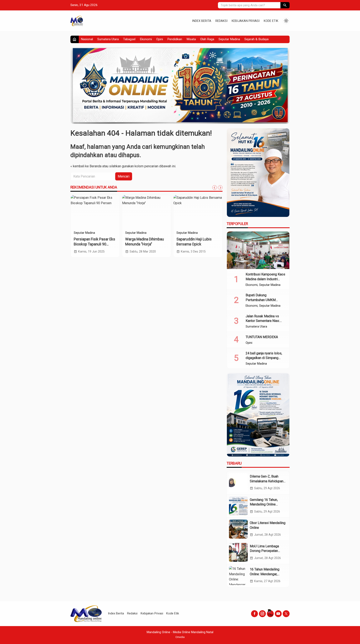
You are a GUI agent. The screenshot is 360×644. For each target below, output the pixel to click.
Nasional (87, 39)
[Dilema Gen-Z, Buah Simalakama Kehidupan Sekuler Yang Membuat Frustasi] (238, 482)
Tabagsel (129, 39)
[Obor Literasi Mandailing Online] (238, 529)
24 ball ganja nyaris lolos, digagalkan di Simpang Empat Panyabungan (264, 358)
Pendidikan (174, 39)
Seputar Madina (229, 39)
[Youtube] (278, 613)
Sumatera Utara (108, 39)
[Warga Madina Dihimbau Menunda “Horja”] (146, 211)
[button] (285, 5)
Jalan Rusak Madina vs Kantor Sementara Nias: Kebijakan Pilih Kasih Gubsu (266, 321)
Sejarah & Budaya (256, 39)
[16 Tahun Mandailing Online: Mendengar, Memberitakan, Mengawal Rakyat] (238, 575)
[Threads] (270, 613)
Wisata (191, 39)
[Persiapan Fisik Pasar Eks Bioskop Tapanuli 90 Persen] (95, 211)
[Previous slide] (214, 187)
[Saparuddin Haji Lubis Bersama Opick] (197, 211)
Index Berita (201, 21)
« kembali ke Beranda (85, 166)
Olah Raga (207, 39)
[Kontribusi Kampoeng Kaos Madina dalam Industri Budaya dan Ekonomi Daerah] (258, 250)
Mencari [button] (123, 176)
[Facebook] (254, 613)
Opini (159, 39)
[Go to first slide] (220, 187)
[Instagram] (262, 613)
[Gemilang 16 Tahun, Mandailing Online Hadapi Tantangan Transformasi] (238, 505)
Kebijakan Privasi (246, 21)
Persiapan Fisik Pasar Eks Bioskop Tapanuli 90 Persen (94, 244)
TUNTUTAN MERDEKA (262, 337)
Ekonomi (146, 39)
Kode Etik (271, 21)
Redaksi (221, 21)
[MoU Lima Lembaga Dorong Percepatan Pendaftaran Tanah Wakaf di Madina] (238, 552)
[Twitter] (286, 613)
